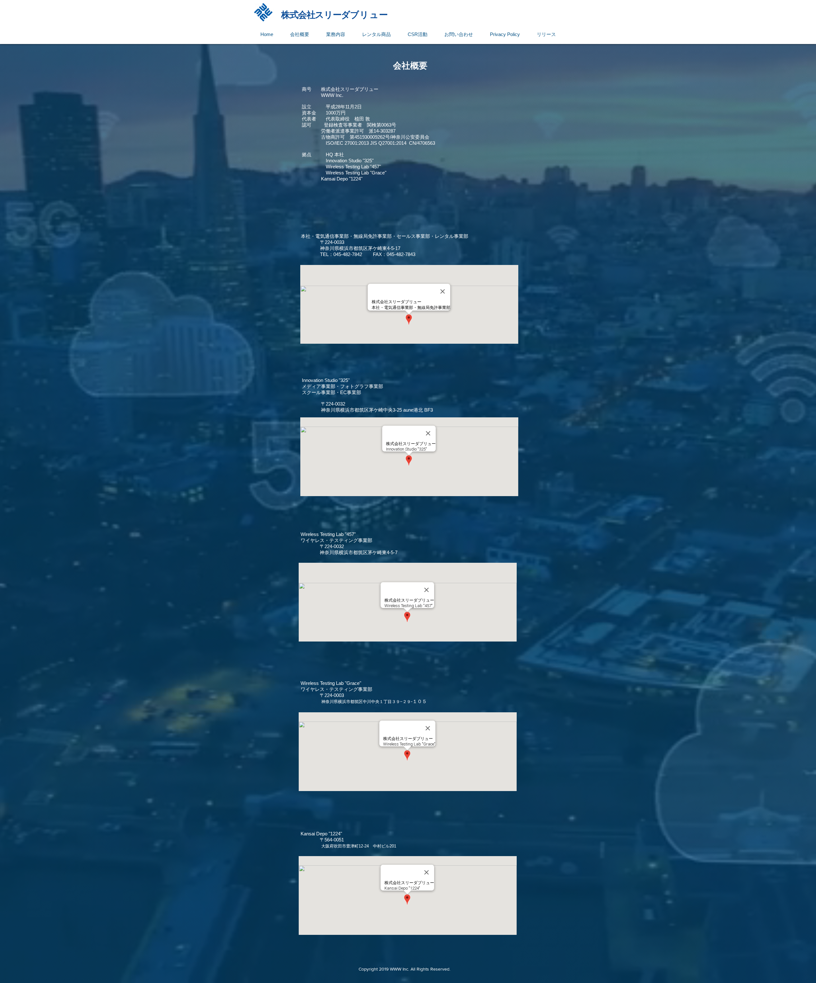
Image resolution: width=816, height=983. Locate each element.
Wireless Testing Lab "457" (353, 166)
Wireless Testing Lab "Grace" (356, 172)
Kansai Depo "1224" (341, 178)
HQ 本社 (335, 154)
